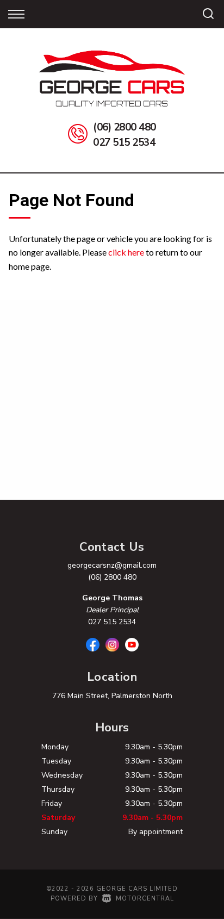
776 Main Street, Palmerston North (112, 696)
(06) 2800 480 (124, 127)
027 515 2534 (124, 142)
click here (126, 252)
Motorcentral (145, 899)
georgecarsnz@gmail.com (112, 565)
